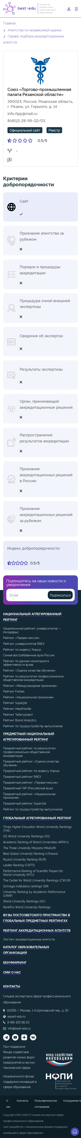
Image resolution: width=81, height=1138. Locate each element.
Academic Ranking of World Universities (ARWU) (36, 842)
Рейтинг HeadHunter (17, 708)
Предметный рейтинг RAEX (22, 776)
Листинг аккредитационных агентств (29, 939)
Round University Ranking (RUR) (24, 859)
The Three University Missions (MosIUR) (29, 848)
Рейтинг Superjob (15, 703)
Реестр (54, 130)
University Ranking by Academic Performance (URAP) (34, 893)
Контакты (22, 1100)
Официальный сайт (25, 130)
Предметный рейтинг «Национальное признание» (29, 796)
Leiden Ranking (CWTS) (19, 865)
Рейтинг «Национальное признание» (28, 697)
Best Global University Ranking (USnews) (30, 853)
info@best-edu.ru (19, 1028)
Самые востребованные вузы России (28, 655)
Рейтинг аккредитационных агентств (36, 930)
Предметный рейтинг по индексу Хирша (31, 771)
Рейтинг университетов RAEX (23, 643)
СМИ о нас (12, 972)
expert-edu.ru (16, 1016)
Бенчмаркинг (15, 962)
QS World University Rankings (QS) (26, 836)
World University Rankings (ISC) (24, 901)
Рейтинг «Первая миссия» (21, 638)
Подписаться (60, 595)
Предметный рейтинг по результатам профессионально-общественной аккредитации (29, 751)
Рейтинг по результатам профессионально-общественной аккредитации (34, 678)
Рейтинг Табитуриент (18, 714)
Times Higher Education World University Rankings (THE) (37, 828)
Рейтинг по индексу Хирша (22, 649)
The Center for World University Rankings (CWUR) (36, 880)
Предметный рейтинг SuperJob (24, 803)
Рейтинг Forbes (14, 691)
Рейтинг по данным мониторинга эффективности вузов (26, 663)
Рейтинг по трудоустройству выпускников (32, 726)
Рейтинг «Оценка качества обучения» (29, 670)
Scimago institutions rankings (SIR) (26, 886)
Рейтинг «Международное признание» (30, 685)
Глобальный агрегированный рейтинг (37, 818)
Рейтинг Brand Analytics (19, 720)
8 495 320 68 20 (18, 1022)
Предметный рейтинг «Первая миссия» (30, 782)
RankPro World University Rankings (27, 907)
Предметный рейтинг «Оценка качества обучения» (31, 763)
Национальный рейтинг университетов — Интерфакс (32, 630)
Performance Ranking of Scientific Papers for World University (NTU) (33, 872)
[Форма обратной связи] (75, 1132)
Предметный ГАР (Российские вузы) (28, 788)
